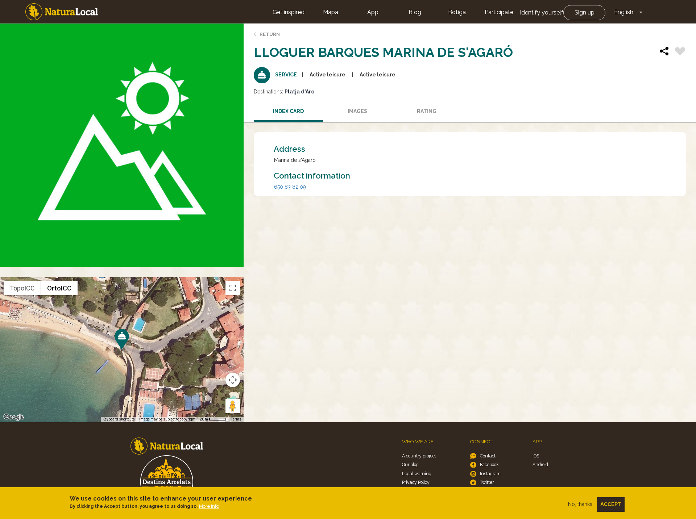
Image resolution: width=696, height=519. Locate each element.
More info (209, 506)
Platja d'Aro (299, 92)
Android (540, 464)
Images (357, 111)
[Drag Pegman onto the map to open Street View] (232, 406)
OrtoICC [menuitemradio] (59, 288)
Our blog (410, 464)
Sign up (584, 12)
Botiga (457, 12)
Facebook (489, 464)
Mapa (330, 12)
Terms (236, 419)
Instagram (490, 473)
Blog (415, 12)
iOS (536, 456)
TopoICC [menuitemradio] (22, 288)
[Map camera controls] (232, 380)
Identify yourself (541, 12)
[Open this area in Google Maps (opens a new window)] (14, 417)
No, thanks (580, 504)
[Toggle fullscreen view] (232, 288)
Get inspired (288, 12)
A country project (419, 456)
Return (270, 34)
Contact (488, 456)
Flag (680, 52)
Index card (288, 111)
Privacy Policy (416, 482)
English (623, 12)
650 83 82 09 (290, 187)
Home (61, 11)
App (372, 12)
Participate (499, 12)
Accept (610, 504)
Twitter (487, 482)
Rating (426, 111)
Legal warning (416, 473)
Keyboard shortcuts (119, 419)
